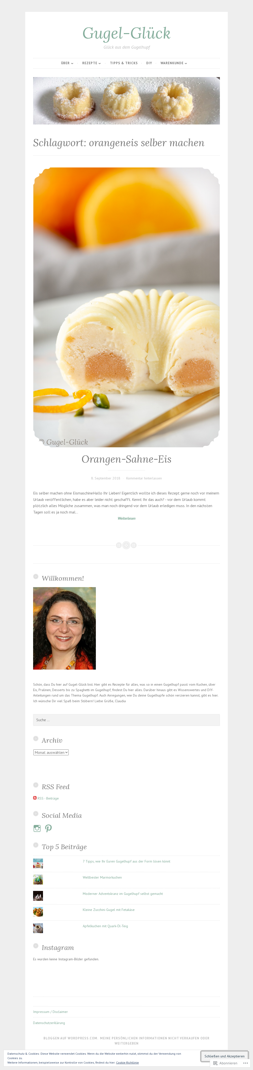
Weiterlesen (84, 518)
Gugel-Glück (126, 33)
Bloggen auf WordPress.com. (70, 1038)
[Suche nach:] (126, 720)
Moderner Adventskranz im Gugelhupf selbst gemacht (123, 893)
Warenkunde (172, 63)
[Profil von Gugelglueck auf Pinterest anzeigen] (49, 828)
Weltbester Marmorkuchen (102, 877)
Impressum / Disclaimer (50, 1011)
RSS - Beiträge (48, 798)
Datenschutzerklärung (49, 1023)
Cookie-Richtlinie (127, 1062)
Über (65, 63)
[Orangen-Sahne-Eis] (126, 307)
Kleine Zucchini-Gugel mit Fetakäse (109, 909)
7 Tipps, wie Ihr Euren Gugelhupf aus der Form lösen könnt (126, 861)
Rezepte (89, 63)
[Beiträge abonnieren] (35, 798)
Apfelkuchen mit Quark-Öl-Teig (105, 926)
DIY (149, 63)
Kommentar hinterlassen (144, 478)
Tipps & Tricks (124, 63)
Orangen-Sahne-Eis (126, 459)
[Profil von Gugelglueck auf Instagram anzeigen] (38, 828)
